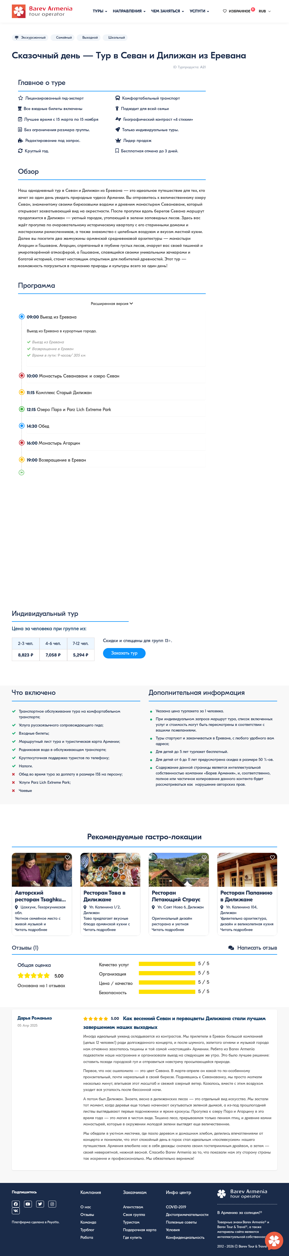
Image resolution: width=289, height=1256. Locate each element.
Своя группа (134, 1214)
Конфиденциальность (185, 1237)
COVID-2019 (176, 1207)
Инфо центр (178, 1192)
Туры (98, 11)
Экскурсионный (33, 37)
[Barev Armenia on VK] (16, 1210)
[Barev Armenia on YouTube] (28, 1204)
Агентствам (133, 1207)
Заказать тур (124, 653)
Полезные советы (181, 1222)
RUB (262, 11)
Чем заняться (166, 11)
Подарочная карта (139, 1230)
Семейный (64, 37)
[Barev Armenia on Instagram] (52, 1204)
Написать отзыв (256, 948)
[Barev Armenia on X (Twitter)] (40, 1204)
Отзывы (87, 1214)
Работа (86, 1237)
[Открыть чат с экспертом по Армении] (274, 1241)
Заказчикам (135, 1192)
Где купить (132, 1237)
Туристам (131, 1222)
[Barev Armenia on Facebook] (16, 1204)
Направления (128, 11)
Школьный (116, 37)
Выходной (90, 37)
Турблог (87, 1230)
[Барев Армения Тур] (42, 11)
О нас (85, 1207)
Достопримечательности (187, 1214)
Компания (90, 1192)
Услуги (198, 11)
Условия (173, 1230)
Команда (88, 1222)
